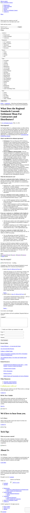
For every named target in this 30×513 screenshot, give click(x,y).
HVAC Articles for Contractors (13, 498)
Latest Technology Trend (9, 88)
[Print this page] (6, 256)
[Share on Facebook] (3, 255)
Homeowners (6, 5)
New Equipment (7, 78)
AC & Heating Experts (7, 123)
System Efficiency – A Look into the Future (11, 346)
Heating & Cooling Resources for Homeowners (17, 489)
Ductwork (5, 65)
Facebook (5, 483)
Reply (5, 292)
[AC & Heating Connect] (7, 2)
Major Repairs (6, 73)
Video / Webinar (7, 98)
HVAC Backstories (7, 371)
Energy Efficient (7, 70)
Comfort (5, 62)
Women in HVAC (7, 373)
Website (2, 337)
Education (5, 72)
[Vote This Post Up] (5, 263)
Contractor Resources (11, 497)
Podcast (5, 9)
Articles (8, 495)
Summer (5, 55)
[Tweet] (8, 255)
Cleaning (5, 63)
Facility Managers (7, 6)
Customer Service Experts (9, 368)
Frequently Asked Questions (10, 381)
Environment (6, 69)
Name (2, 332)
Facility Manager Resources (12, 493)
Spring (5, 53)
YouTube (5, 484)
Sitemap (5, 509)
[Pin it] (23, 255)
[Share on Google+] (13, 255)
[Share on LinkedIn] (18, 255)
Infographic (6, 97)
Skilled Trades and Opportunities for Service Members (15, 376)
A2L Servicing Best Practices (7, 348)
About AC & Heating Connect (10, 10)
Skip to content (4, 1)
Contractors (6, 7)
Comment (3, 317)
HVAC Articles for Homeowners (14, 491)
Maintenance (6, 66)
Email (2, 334)
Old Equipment (7, 79)
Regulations (6, 81)
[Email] (2, 256)
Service (5, 82)
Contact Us (6, 11)
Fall (4, 56)
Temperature (6, 87)
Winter (5, 52)
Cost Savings (6, 68)
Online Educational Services (10, 383)
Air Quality (6, 60)
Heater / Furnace (7, 43)
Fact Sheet (5, 95)
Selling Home (6, 76)
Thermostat (6, 45)
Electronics (6, 48)
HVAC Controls (7, 46)
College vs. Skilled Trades (7, 351)
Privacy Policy (6, 506)
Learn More (3, 462)
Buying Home (6, 75)
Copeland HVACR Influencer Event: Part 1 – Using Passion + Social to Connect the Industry (15, 365)
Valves (5, 84)
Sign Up (2, 406)
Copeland (11, 477)
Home (2, 103)
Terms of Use (6, 507)
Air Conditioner (7, 42)
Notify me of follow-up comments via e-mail (12, 329)
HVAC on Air (16, 482)
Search (2, 27)
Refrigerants (6, 85)
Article (5, 92)
